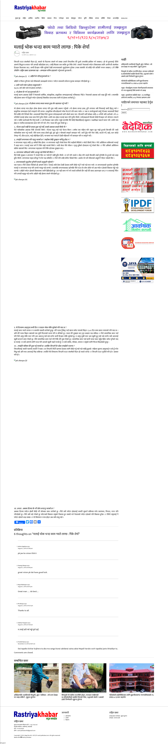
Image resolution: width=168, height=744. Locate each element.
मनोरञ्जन (61, 18)
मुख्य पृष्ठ (17, 18)
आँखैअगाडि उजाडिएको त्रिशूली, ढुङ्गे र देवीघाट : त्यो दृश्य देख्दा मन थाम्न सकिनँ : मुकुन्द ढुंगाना (136, 65)
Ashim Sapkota (22, 546)
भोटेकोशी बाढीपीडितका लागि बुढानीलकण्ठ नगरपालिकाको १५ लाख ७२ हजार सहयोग (134, 82)
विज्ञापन (67, 720)
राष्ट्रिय (24, 18)
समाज (97, 18)
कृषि (85, 18)
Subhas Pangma (22, 623)
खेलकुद (73, 18)
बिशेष (43, 18)
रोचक (109, 18)
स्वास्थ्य (49, 18)
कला (67, 18)
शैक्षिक (91, 18)
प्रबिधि (103, 18)
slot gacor (3, 743)
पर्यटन (80, 18)
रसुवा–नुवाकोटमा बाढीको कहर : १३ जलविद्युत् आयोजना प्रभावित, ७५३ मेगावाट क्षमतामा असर (135, 96)
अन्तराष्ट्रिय (116, 18)
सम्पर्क (67, 718)
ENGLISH (124, 18)
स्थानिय (37, 18)
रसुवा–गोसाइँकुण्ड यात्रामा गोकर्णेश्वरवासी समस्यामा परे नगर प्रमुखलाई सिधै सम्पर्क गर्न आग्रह (137, 89)
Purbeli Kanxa (22, 642)
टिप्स (55, 18)
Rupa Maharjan (22, 585)
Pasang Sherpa (22, 565)
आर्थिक (30, 18)
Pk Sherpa (21, 604)
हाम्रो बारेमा (68, 716)
